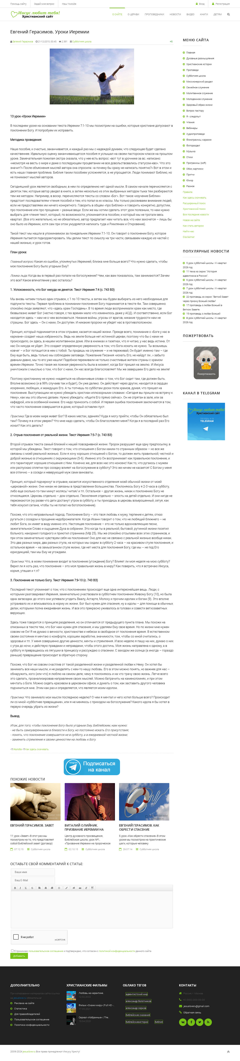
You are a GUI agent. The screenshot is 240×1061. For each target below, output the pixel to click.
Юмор (189, 180)
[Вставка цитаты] (80, 888)
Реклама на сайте (24, 1003)
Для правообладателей (27, 1014)
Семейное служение (197, 87)
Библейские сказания (138, 1015)
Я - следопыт (193, 116)
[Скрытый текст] (74, 888)
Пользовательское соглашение (31, 1019)
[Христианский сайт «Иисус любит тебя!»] (35, 14)
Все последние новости (196, 214)
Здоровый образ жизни (199, 104)
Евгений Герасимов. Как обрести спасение (139, 827)
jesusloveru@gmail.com (196, 1006)
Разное (190, 186)
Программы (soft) (196, 163)
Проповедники (154, 14)
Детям (218, 14)
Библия (159, 1022)
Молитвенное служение (199, 93)
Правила (187, 192)
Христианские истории (199, 64)
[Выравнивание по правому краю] (52, 888)
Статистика (20, 1008)
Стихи (189, 157)
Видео (190, 14)
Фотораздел (193, 145)
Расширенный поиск (194, 203)
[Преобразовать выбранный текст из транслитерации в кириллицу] (86, 888)
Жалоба (17, 749)
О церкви (133, 14)
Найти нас (188, 231)
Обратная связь (192, 1012)
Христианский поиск (194, 208)
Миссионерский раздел (199, 81)
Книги (204, 14)
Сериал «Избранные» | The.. (94, 1017)
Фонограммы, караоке (199, 139)
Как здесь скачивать (37, 749)
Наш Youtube (69, 3)
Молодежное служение (199, 99)
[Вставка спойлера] (92, 888)
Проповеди (192, 70)
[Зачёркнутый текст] (32, 888)
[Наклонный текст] (20, 888)
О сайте (117, 14)
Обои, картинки (194, 168)
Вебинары (192, 128)
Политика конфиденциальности (31, 1025)
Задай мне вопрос (44, 3)
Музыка (190, 151)
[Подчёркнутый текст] (26, 888)
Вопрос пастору (195, 110)
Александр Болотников (138, 1001)
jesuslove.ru (20, 998)
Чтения (190, 122)
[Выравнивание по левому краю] (39, 888)
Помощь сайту (18, 3)
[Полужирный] (15, 888)
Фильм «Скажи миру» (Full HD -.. (96, 1005)
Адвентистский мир (137, 994)
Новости (175, 14)
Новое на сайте (191, 220)
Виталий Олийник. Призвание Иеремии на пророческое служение (84, 829)
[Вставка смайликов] (59, 888)
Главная (190, 52)
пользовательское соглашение (45, 951)
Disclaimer (188, 237)
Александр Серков (136, 1008)
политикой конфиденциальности (117, 951)
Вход (201, 3)
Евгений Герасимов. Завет (32, 825)
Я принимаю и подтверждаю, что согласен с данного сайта (82, 951)
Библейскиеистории (137, 1022)
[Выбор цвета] (66, 888)
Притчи (190, 174)
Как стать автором (193, 225)
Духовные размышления (200, 58)
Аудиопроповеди (195, 134)
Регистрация (223, 3)
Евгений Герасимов (23, 41)
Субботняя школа (81, 41)
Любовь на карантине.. (91, 993)
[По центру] (46, 888)
